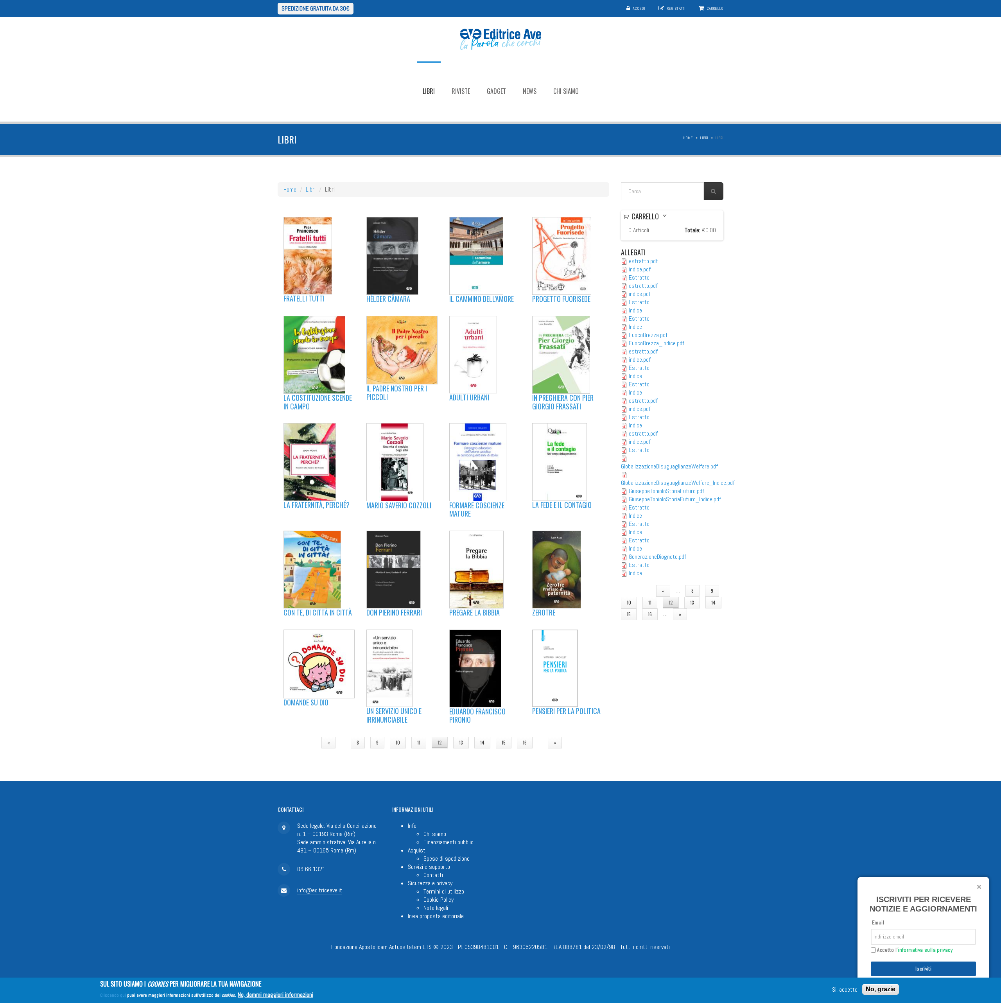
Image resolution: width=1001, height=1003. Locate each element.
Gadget (496, 91)
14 (482, 742)
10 (398, 742)
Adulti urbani (469, 397)
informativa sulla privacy (925, 950)
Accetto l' (914, 950)
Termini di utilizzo (443, 891)
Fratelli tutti (304, 298)
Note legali (435, 908)
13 (461, 742)
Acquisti (417, 850)
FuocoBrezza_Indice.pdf (656, 343)
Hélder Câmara (388, 299)
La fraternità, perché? (316, 505)
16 (525, 742)
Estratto (639, 277)
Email (878, 922)
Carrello (715, 8)
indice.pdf (640, 269)
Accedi (639, 8)
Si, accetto (844, 989)
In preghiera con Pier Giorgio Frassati (563, 402)
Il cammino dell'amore (481, 299)
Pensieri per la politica (566, 711)
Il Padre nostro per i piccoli (396, 392)
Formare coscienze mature (476, 509)
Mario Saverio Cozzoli (398, 505)
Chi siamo (566, 91)
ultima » (581, 742)
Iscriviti (923, 968)
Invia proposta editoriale (436, 916)
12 (440, 742)
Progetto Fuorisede (561, 299)
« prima (302, 742)
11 (418, 742)
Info (412, 826)
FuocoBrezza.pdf (648, 335)
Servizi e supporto (429, 867)
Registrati (676, 8)
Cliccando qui (113, 995)
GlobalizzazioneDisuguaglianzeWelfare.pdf (669, 466)
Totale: (692, 230)
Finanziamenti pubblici (449, 842)
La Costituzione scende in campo (317, 402)
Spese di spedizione (446, 858)
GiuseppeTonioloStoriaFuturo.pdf (666, 491)
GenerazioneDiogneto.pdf (657, 557)
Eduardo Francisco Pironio (477, 715)
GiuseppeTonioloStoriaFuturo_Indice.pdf (675, 499)
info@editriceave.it (319, 890)
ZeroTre (543, 612)
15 (504, 742)
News (529, 91)
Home (688, 137)
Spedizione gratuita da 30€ (316, 8)
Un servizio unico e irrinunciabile (394, 715)
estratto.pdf (643, 261)
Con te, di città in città (317, 612)
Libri (429, 91)
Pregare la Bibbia (474, 612)
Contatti (433, 875)
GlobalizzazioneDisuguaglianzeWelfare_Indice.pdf (678, 483)
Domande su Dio (305, 702)
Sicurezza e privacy (430, 883)
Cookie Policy (438, 899)
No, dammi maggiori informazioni (275, 994)
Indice (635, 310)
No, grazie (880, 989)
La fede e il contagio (562, 505)
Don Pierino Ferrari (394, 612)
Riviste (461, 91)
